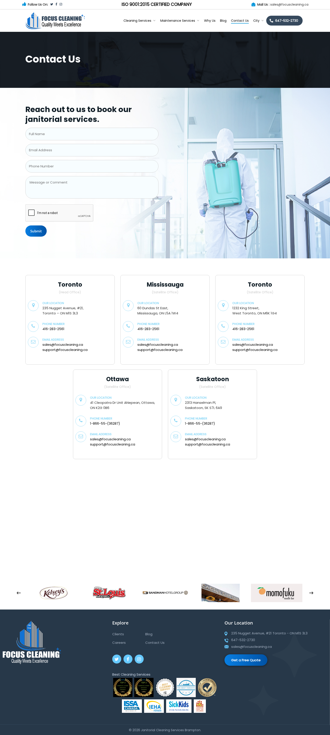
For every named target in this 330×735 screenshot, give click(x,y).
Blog (223, 20)
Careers (119, 642)
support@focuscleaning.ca (65, 349)
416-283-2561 (53, 328)
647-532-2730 (286, 20)
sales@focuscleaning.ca (289, 4)
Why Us (210, 20)
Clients (118, 634)
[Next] (311, 592)
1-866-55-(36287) (105, 423)
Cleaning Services (137, 20)
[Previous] (18, 592)
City (256, 20)
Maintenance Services (177, 20)
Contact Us (240, 20)
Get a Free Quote (246, 660)
